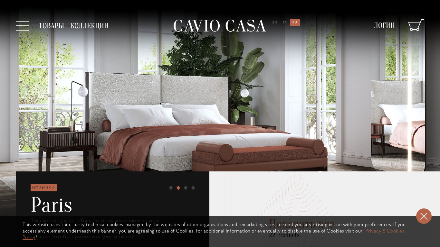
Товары (51, 26)
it (285, 22)
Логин (384, 25)
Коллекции (90, 26)
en (275, 22)
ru (295, 22)
